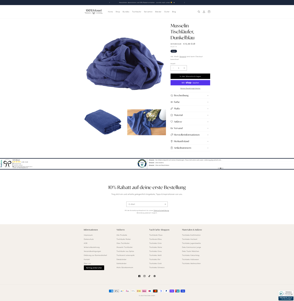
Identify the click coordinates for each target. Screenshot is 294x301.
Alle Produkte (122, 235)
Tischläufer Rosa (156, 235)
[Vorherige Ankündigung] (109, 2)
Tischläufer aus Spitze (125, 251)
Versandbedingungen (92, 251)
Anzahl (173, 63)
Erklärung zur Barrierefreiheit (95, 255)
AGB (85, 243)
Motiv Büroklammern (125, 267)
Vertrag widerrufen (94, 268)
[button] (198, 11)
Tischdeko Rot (154, 259)
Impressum (88, 235)
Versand (183, 56)
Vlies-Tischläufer (123, 243)
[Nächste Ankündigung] (184, 2)
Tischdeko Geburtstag (190, 255)
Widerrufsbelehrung (92, 247)
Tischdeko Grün (155, 243)
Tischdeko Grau (155, 251)
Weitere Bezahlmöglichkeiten (190, 88)
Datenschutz (89, 239)
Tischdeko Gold (155, 263)
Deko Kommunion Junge (191, 247)
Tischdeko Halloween (190, 259)
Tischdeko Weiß (155, 255)
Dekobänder (121, 259)
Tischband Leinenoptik (125, 255)
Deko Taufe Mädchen (190, 251)
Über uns (87, 263)
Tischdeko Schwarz (156, 267)
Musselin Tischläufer (125, 247)
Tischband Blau (155, 239)
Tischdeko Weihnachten (191, 263)
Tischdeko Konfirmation (191, 235)
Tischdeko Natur (155, 247)
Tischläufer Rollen (124, 239)
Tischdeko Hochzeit (189, 239)
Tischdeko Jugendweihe (191, 243)
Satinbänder (122, 263)
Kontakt (87, 259)
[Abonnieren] (165, 204)
